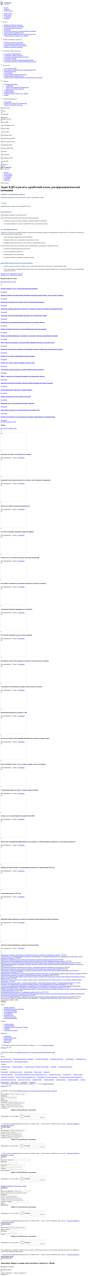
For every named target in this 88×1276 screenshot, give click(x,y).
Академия (7, 178)
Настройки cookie (49, 1052)
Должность (4, 1102)
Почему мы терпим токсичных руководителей (43, 959)
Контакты (7, 18)
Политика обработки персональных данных (14, 1186)
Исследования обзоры (10, 1018)
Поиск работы (8, 10)
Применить (4, 164)
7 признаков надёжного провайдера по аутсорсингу (48, 967)
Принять (3, 1001)
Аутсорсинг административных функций (16, 57)
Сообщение (4, 1108)
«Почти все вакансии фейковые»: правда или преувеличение (56, 996)
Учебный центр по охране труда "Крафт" (16, 36)
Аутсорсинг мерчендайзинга (12, 54)
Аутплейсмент (8, 73)
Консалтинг (7, 29)
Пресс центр (7, 1041)
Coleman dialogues (9, 92)
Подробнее (21, 457)
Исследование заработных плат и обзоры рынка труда (20, 34)
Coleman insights (8, 90)
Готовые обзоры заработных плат (14, 32)
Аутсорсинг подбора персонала (13, 55)
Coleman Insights (9, 1024)
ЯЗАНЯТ (7, 1029)
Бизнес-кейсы (8, 13)
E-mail (3, 1104)
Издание (3, 1132)
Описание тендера (6, 1201)
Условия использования (37, 1052)
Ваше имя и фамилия (7, 1160)
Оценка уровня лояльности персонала (15, 74)
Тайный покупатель (10, 71)
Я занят (6, 95)
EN (56, 1091)
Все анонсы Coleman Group (9, 428)
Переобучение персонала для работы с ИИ (39, 975)
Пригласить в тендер (16, 273)
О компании (7, 16)
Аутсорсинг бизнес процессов (13, 28)
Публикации (8, 174)
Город (2, 1099)
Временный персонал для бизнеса (14, 26)
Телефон (4, 1106)
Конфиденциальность (23, 1052)
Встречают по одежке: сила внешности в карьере (45, 955)
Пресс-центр (8, 15)
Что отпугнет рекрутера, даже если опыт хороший (46, 969)
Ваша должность (6, 1193)
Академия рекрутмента (11, 84)
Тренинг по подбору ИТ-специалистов (15, 45)
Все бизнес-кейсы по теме (8, 281)
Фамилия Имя (5, 1094)
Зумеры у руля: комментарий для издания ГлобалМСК (50, 984)
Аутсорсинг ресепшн (10, 58)
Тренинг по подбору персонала (13, 47)
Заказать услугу (5, 273)
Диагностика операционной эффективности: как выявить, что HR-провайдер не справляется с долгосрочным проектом (41, 986)
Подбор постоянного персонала (13, 25)
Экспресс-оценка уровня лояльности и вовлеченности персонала (23, 77)
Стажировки (9, 86)
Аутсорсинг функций (10, 1010)
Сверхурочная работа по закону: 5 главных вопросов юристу (56, 983)
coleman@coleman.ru (48, 1045)
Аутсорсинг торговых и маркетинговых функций (18, 60)
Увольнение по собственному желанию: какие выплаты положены (61, 973)
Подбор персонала (9, 1007)
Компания (4, 1095)
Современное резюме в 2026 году (32, 992)
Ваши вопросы (5, 1170)
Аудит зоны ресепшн (10, 68)
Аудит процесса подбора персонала (14, 44)
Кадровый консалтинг (10, 1012)
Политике (43, 998)
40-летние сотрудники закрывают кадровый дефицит (49, 961)
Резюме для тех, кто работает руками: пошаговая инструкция (56, 962)
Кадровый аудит (9, 1015)
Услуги (6, 7)
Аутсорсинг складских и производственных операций (20, 31)
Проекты (6, 9)
